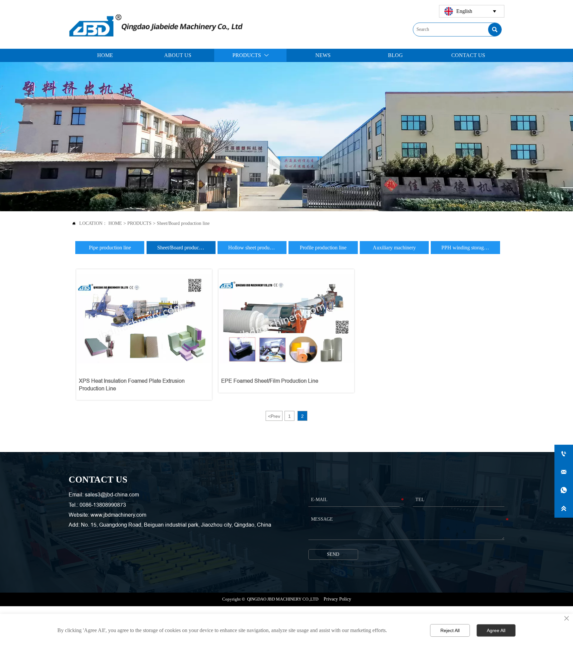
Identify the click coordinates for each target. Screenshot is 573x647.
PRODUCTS (139, 223)
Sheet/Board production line (183, 223)
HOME (115, 223)
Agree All (496, 630)
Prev (274, 416)
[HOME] (156, 25)
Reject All (450, 630)
